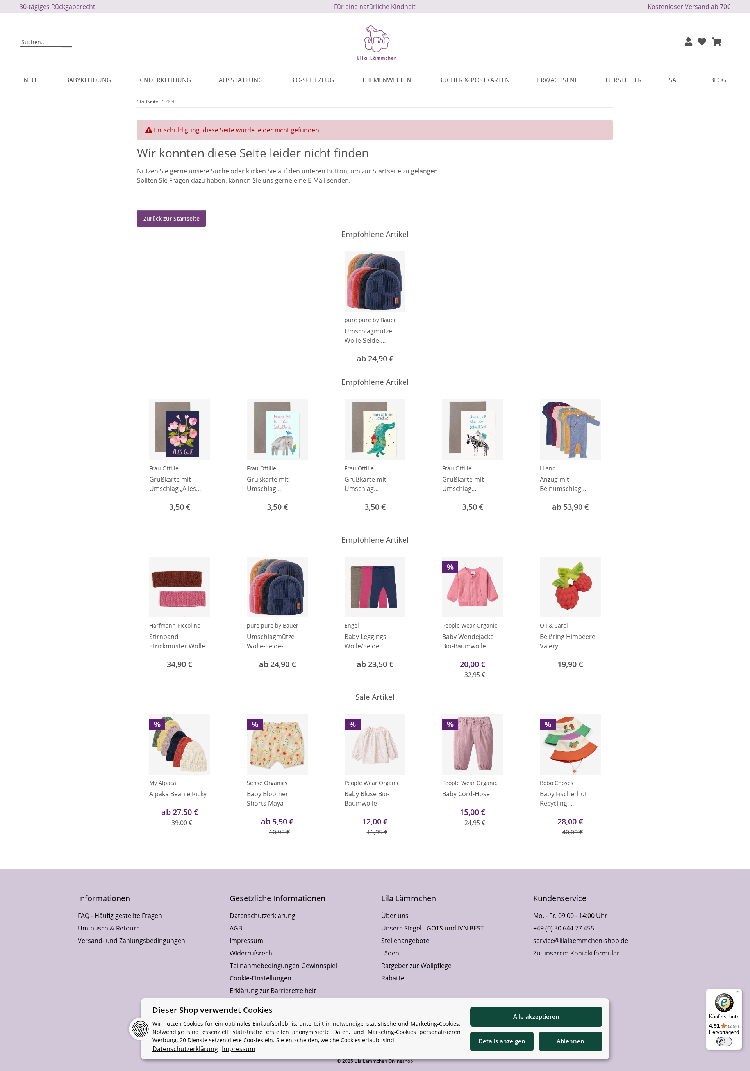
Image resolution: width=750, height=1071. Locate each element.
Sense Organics (267, 782)
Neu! (30, 80)
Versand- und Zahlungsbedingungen (131, 940)
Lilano (547, 468)
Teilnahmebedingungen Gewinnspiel (283, 965)
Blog (718, 80)
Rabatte (392, 978)
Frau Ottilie (164, 468)
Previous (150, 461)
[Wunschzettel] (702, 42)
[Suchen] (67, 42)
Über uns (395, 915)
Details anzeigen (502, 1041)
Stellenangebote (405, 940)
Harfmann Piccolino (174, 625)
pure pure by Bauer (370, 320)
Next (600, 461)
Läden (390, 953)
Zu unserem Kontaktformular (576, 953)
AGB (236, 928)
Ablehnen (570, 1041)
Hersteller (623, 80)
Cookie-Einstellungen (260, 978)
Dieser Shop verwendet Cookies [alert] (212, 1010)
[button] (688, 42)
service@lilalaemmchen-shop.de (580, 940)
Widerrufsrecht (252, 953)
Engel (352, 625)
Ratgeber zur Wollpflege (416, 965)
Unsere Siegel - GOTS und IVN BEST (432, 928)
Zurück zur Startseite (171, 218)
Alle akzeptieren (536, 1016)
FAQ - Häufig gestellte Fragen (120, 915)
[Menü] (737, 993)
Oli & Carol (554, 625)
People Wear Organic (469, 625)
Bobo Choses (556, 782)
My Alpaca (162, 782)
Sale (676, 80)
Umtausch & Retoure (109, 928)
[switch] (724, 1041)
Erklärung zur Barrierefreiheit (273, 990)
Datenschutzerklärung (262, 915)
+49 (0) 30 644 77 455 (563, 928)
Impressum (246, 940)
